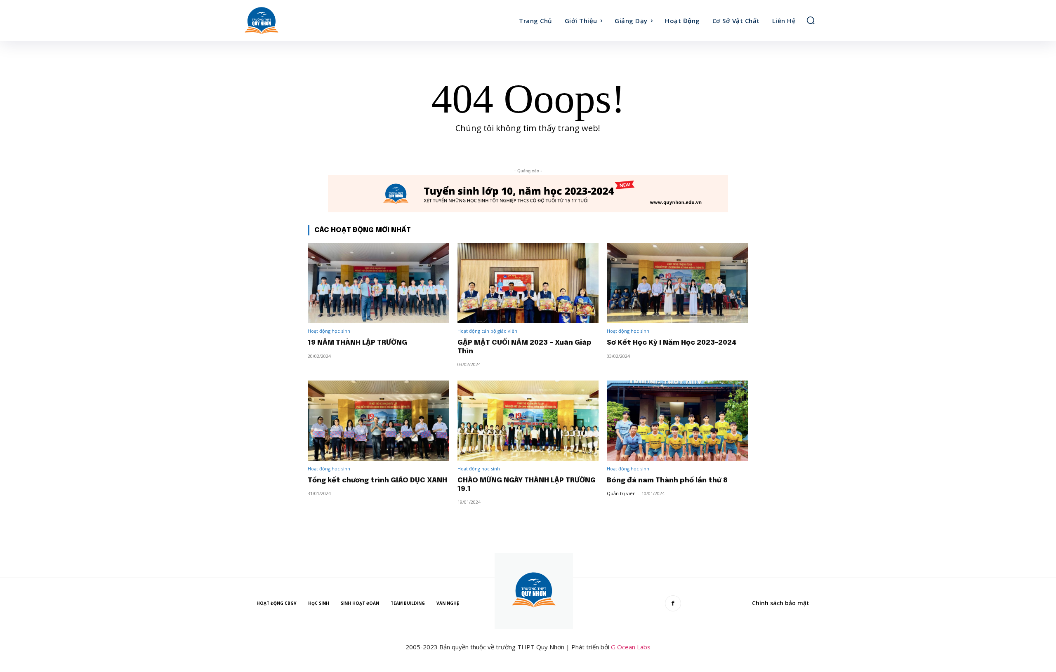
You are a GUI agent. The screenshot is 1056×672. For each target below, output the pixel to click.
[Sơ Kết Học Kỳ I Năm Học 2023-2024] (677, 283)
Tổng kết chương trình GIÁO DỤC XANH (377, 480)
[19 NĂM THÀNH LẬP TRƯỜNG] (378, 283)
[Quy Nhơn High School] (312, 20)
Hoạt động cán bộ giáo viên (487, 331)
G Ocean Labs (631, 647)
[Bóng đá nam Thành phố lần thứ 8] (677, 421)
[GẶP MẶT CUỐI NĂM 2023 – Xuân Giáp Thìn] (528, 283)
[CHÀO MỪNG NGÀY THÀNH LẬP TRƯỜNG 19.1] (528, 421)
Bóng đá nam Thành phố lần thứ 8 (667, 480)
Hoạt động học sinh (329, 331)
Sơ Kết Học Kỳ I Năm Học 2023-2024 (672, 342)
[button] (810, 20)
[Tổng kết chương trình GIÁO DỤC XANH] (378, 421)
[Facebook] (673, 603)
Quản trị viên (621, 493)
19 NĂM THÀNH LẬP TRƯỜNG (357, 342)
